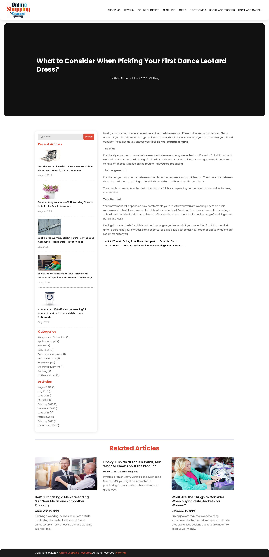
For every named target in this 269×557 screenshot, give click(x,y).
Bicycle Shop (45, 362)
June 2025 (43, 412)
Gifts (182, 10)
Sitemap (121, 553)
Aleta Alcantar (122, 78)
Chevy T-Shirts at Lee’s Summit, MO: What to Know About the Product (132, 464)
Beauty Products (47, 358)
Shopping (114, 10)
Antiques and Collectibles (52, 337)
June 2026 (43, 395)
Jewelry (129, 10)
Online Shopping (149, 10)
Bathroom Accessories (50, 354)
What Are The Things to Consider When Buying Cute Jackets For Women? (198, 501)
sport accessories (222, 10)
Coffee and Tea (46, 375)
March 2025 (44, 416)
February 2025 (45, 421)
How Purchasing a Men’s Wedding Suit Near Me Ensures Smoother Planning (62, 501)
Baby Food (43, 350)
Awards (42, 345)
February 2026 (45, 404)
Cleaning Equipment (49, 366)
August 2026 (45, 387)
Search (89, 136)
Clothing (169, 10)
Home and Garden (250, 10)
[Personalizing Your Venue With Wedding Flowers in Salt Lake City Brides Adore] (49, 191)
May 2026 (43, 400)
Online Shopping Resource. (75, 553)
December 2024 (47, 425)
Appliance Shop (46, 341)
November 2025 (46, 408)
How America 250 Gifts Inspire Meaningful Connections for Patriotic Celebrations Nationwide (62, 313)
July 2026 (43, 391)
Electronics (197, 10)
